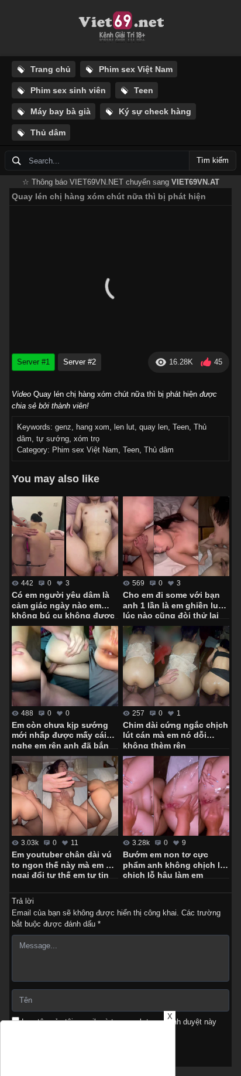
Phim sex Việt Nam (85, 449)
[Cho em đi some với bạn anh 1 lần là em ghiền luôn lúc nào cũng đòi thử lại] (176, 536)
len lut (124, 427)
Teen (181, 427)
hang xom (92, 427)
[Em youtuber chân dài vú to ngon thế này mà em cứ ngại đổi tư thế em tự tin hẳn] (65, 796)
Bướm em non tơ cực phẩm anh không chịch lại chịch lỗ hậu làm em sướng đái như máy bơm (175, 864)
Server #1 (33, 361)
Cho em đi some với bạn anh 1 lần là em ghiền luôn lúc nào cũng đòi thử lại (176, 604)
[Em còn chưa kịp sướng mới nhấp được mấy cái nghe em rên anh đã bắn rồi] (65, 666)
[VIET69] (120, 28)
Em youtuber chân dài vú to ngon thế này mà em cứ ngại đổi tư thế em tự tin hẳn (64, 864)
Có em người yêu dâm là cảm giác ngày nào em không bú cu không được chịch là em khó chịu (63, 604)
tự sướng (52, 438)
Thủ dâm (159, 449)
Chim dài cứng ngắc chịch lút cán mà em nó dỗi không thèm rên (175, 734)
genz (63, 427)
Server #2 (79, 361)
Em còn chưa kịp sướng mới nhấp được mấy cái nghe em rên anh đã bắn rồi (60, 734)
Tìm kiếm (213, 160)
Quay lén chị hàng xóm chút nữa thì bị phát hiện (109, 196)
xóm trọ (86, 438)
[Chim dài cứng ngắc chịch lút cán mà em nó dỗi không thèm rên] (176, 666)
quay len (153, 427)
